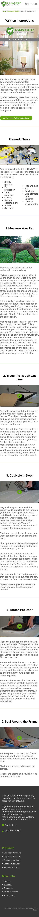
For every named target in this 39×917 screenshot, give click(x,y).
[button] (19, 396)
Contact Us (10, 825)
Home (4, 11)
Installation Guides (13, 11)
